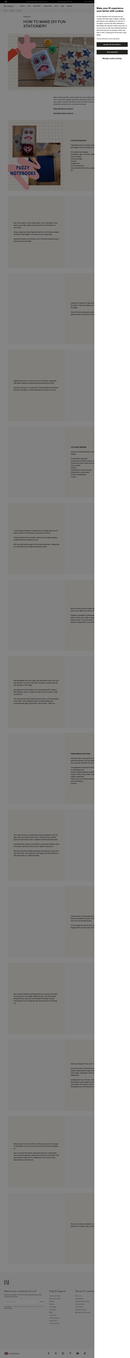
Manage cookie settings (112, 58)
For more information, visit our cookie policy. (108, 38)
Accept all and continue (112, 44)
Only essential (112, 52)
